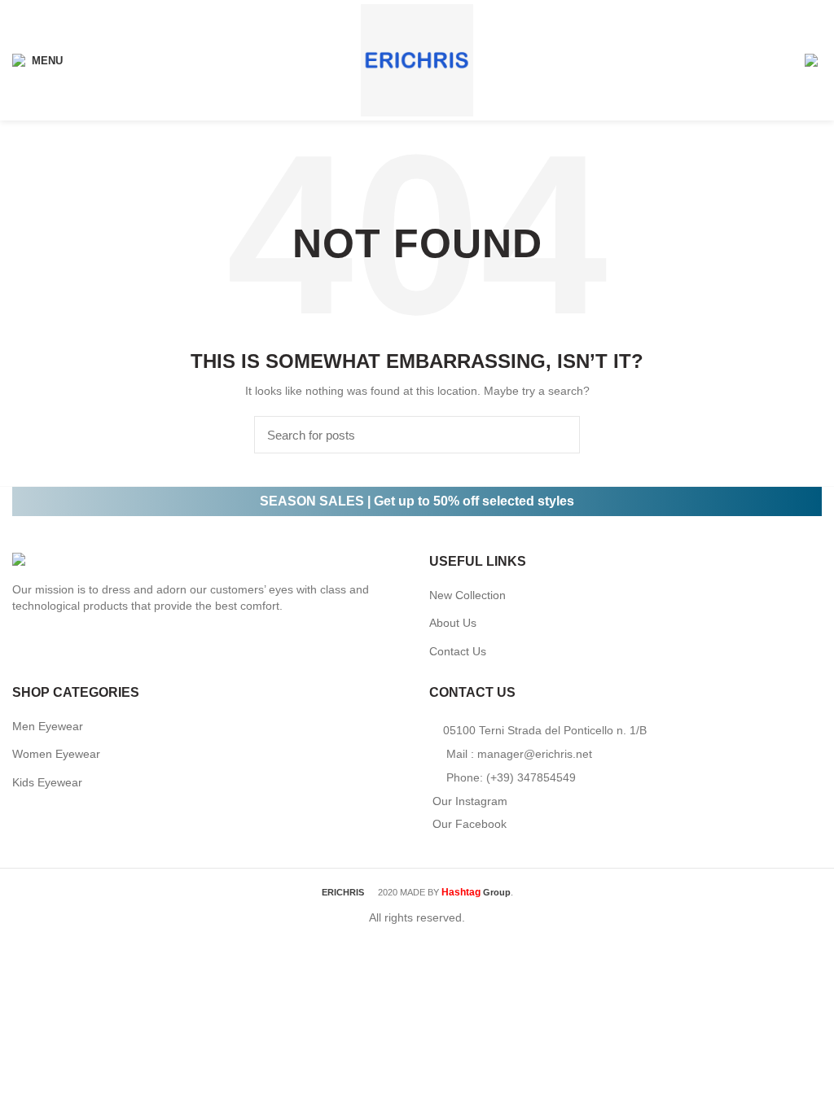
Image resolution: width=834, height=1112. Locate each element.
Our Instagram (469, 801)
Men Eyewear (47, 726)
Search (558, 434)
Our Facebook (469, 823)
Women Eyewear (56, 753)
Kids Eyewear (47, 782)
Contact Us (457, 651)
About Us (452, 622)
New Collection (467, 595)
